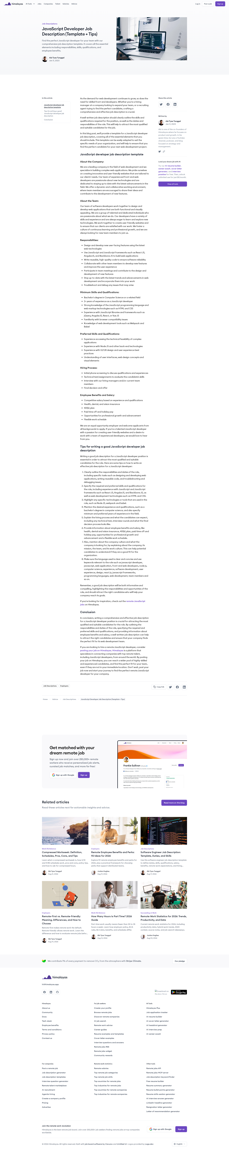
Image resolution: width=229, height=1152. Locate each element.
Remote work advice (103, 1025)
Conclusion (48, 120)
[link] (45, 699)
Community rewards (103, 1055)
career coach (164, 168)
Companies (48, 4)
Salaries (66, 4)
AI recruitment (48, 1090)
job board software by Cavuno (99, 1144)
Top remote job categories (106, 1072)
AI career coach (153, 1034)
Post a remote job (50, 1068)
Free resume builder (155, 1081)
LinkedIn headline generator (159, 1103)
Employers (64, 686)
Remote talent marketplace (54, 1085)
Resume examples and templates (109, 1034)
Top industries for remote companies (110, 1094)
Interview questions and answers (109, 1042)
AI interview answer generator (160, 1098)
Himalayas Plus (153, 1008)
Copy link (160, 687)
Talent (57, 4)
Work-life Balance (49, 849)
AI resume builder (173, 166)
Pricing (45, 1103)
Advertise (46, 1107)
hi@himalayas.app (50, 984)
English (179, 1144)
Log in (197, 4)
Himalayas (117, 650)
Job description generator (54, 1072)
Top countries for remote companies (110, 1090)
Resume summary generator (159, 1085)
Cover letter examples (104, 1038)
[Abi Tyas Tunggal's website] (164, 151)
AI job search (100, 1021)
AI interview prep (154, 1029)
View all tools (172, 184)
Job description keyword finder (160, 1077)
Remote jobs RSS (101, 1047)
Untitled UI (122, 1144)
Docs (44, 1016)
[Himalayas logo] (13, 3)
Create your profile (102, 1008)
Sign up (220, 4)
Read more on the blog (174, 803)
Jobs (39, 4)
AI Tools (29, 4)
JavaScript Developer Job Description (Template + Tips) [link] (103, 699)
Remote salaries (101, 1068)
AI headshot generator (156, 1025)
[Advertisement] (114, 87)
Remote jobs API (153, 1068)
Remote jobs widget (103, 1051)
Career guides (100, 1029)
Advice (74, 4)
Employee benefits (50, 1025)
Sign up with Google (65, 775)
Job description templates (54, 1077)
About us (46, 1008)
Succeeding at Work (148, 913)
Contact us (47, 1038)
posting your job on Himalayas (95, 650)
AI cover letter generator (157, 1021)
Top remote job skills (103, 1077)
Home (45, 699)
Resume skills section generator (160, 1094)
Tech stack (47, 1021)
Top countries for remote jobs (107, 1081)
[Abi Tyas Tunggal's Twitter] (159, 151)
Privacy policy (48, 1034)
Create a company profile (53, 1098)
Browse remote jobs (103, 1012)
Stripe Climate (133, 961)
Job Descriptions (49, 23)
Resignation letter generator (159, 1107)
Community (47, 1012)
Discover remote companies (107, 1016)
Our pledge (180, 961)
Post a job (208, 4)
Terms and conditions (52, 1029)
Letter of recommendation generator (163, 1111)
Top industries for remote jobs (107, 1085)
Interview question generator (55, 1081)
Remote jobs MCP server (157, 1072)
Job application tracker (157, 1012)
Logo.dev (149, 1144)
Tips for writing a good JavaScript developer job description (54, 113)
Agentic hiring (48, 1094)
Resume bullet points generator (160, 1090)
